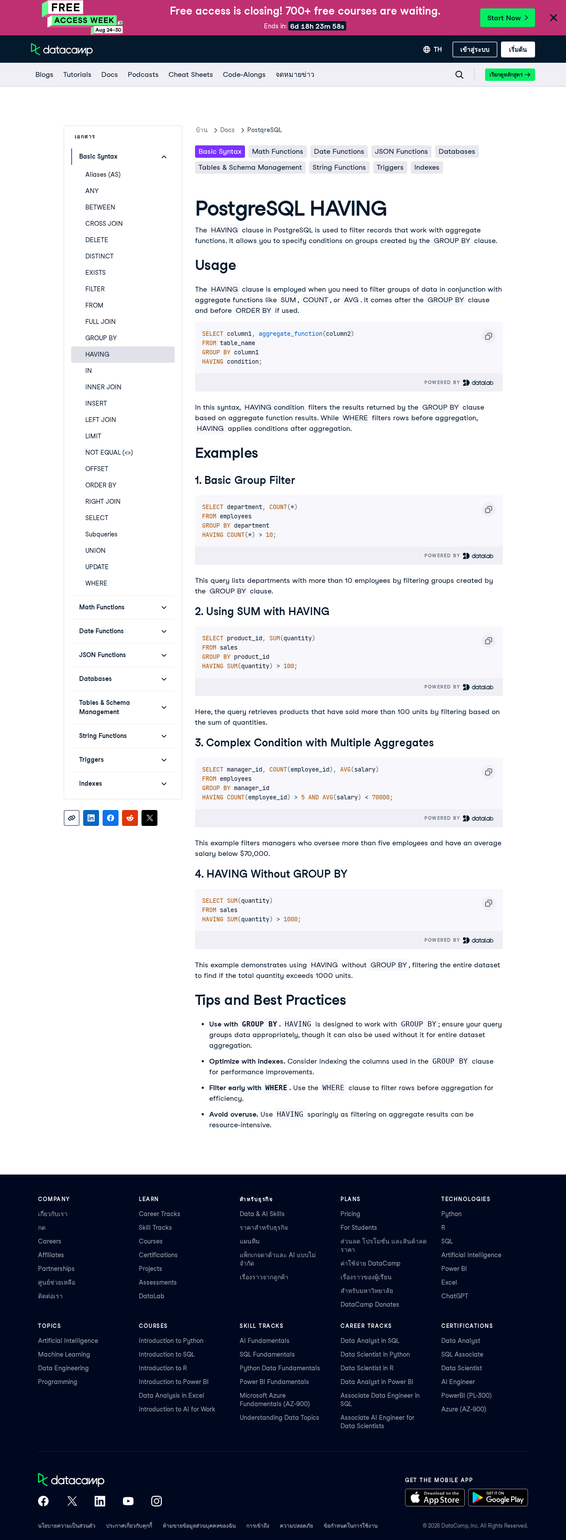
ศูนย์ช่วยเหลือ (56, 1282)
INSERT (96, 403)
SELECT (96, 517)
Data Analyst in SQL (369, 1340)
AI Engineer (458, 1381)
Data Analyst (460, 1340)
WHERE (96, 583)
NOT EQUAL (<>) (109, 452)
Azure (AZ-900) (463, 1409)
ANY (92, 190)
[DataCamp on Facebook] (43, 1502)
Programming (57, 1381)
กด (42, 1227)
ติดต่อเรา (50, 1296)
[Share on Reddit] (130, 818)
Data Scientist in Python (375, 1354)
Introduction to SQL (167, 1354)
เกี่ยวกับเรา (53, 1213)
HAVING (97, 354)
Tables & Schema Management (250, 167)
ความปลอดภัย (296, 1525)
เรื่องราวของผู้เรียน (366, 1277)
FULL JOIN (100, 321)
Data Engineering (63, 1368)
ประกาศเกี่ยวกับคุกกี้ (129, 1525)
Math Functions (277, 151)
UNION (95, 550)
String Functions (339, 167)
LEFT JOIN (100, 419)
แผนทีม (250, 1241)
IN (88, 370)
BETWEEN (100, 207)
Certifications (158, 1255)
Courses (151, 1241)
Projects (150, 1268)
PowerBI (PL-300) (466, 1395)
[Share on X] (149, 818)
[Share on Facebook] (111, 818)
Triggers (390, 167)
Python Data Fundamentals (280, 1368)
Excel (449, 1282)
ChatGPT (454, 1296)
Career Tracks (159, 1213)
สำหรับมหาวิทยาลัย (366, 1290)
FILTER (95, 289)
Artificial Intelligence (471, 1255)
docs (227, 129)
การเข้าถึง (257, 1525)
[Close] (553, 18)
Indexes (427, 167)
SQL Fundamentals (267, 1354)
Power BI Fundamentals (274, 1381)
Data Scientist (461, 1368)
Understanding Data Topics (279, 1417)
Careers (49, 1241)
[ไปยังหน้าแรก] (62, 49)
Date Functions (339, 151)
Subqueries (101, 534)
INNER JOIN (103, 387)
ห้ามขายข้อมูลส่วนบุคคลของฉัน (199, 1525)
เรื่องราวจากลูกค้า (264, 1277)
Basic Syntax (220, 151)
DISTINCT (99, 256)
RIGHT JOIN (103, 501)
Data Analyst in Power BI (376, 1381)
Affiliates (51, 1255)
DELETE (96, 239)
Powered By (443, 382)
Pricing (350, 1213)
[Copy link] (72, 818)
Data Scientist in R (367, 1368)
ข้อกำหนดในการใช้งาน (351, 1525)
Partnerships (56, 1268)
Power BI (454, 1268)
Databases (457, 151)
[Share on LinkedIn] (91, 818)
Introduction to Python (171, 1340)
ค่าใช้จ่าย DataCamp (370, 1263)
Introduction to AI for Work (177, 1409)
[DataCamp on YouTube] (128, 1502)
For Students (358, 1227)
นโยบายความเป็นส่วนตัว (67, 1525)
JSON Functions (401, 151)
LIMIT (93, 436)
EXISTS (95, 272)
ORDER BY (100, 485)
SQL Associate (462, 1354)
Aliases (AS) (103, 174)
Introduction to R (163, 1368)
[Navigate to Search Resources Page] (459, 74)
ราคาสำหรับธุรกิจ (264, 1227)
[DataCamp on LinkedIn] (100, 1502)
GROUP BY (101, 338)
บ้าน (202, 129)
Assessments (158, 1282)
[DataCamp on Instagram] (156, 1502)
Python (451, 1213)
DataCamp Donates (369, 1304)
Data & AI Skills (262, 1213)
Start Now (504, 18)
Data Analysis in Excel (171, 1395)
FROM (94, 305)
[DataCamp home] (100, 1481)
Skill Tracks (155, 1227)
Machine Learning (64, 1354)
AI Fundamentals (265, 1340)
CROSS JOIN (104, 223)
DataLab (151, 1296)
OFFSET (96, 468)
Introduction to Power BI (174, 1381)
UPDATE (97, 566)
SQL (447, 1241)
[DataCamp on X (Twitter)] (71, 1502)
